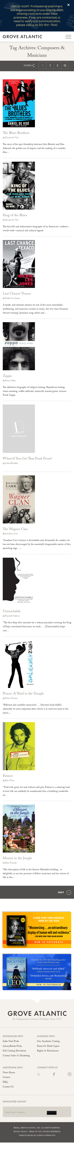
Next (61, 892)
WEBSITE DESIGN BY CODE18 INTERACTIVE (37, 1135)
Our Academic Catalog (48, 1041)
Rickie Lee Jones (12, 298)
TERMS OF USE (35, 1131)
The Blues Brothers (16, 133)
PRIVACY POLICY (20, 1131)
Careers (6, 1077)
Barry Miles (10, 381)
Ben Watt (9, 781)
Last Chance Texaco (17, 294)
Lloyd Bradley (11, 463)
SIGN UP (51, 1113)
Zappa (7, 376)
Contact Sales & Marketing (16, 1056)
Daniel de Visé (12, 138)
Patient (8, 776)
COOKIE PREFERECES (51, 1131)
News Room (9, 1073)
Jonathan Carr (11, 534)
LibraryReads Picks (12, 1046)
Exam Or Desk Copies (48, 1046)
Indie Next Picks (11, 1041)
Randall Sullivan (12, 616)
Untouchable (12, 612)
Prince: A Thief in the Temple (23, 694)
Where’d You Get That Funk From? (27, 459)
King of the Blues (15, 216)
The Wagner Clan (15, 529)
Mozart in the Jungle (17, 859)
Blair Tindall (10, 863)
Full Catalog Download (14, 1051)
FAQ (5, 1082)
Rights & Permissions (48, 1051)
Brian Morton (11, 698)
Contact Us (8, 1087)
